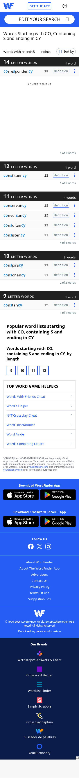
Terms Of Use (39, 593)
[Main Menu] (74, 6)
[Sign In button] (65, 6)
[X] (39, 547)
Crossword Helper (39, 675)
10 (22, 370)
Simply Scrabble (39, 706)
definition (61, 71)
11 (33, 370)
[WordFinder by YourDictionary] (8, 6)
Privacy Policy (39, 587)
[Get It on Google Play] (58, 495)
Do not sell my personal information (39, 631)
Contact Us (39, 581)
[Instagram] (48, 547)
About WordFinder (39, 562)
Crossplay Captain (39, 722)
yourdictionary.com (38, 467)
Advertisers (39, 574)
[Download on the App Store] (21, 495)
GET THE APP (39, 6)
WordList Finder (39, 691)
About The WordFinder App (40, 568)
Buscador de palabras (39, 737)
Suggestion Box (39, 599)
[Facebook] (30, 547)
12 (44, 370)
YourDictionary (39, 753)
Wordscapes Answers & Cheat (39, 660)
